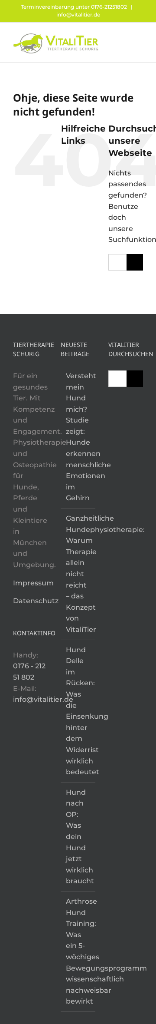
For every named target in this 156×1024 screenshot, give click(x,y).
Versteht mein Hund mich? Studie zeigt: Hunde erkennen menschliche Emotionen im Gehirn (78, 437)
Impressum (33, 583)
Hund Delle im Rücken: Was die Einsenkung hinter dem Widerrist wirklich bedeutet (78, 711)
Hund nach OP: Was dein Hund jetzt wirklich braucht (78, 836)
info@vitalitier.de (78, 14)
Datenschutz (35, 601)
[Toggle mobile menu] (139, 38)
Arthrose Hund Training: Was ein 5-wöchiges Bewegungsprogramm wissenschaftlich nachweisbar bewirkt (78, 951)
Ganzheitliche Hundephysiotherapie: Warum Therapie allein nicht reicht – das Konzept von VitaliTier (78, 574)
